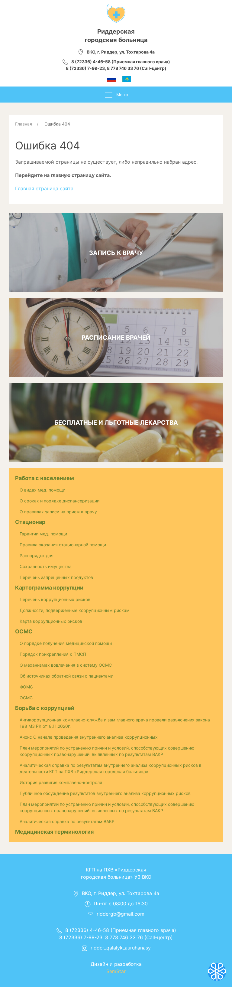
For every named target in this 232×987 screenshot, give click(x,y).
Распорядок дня (36, 555)
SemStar (116, 971)
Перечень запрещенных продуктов (56, 577)
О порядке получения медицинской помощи (66, 643)
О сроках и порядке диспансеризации (59, 500)
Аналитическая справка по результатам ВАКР (67, 821)
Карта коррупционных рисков (51, 621)
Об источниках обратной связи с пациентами (66, 675)
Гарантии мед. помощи (43, 533)
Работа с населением (44, 478)
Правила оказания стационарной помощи (63, 544)
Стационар (30, 522)
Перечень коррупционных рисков (55, 599)
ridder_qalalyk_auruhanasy (121, 948)
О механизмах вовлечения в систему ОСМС (66, 665)
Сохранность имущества (46, 566)
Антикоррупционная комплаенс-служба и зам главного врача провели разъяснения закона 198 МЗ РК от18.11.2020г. (115, 723)
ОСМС (24, 631)
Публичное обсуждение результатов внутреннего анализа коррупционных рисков (105, 793)
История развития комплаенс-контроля (61, 782)
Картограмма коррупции (49, 587)
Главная (23, 123)
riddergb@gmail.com (120, 914)
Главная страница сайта (44, 188)
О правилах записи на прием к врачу (58, 511)
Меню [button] (122, 94)
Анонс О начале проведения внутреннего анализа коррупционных (89, 737)
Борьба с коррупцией (44, 708)
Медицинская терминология (54, 831)
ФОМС (26, 686)
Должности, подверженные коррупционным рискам (75, 610)
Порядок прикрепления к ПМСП (53, 654)
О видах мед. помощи (42, 489)
